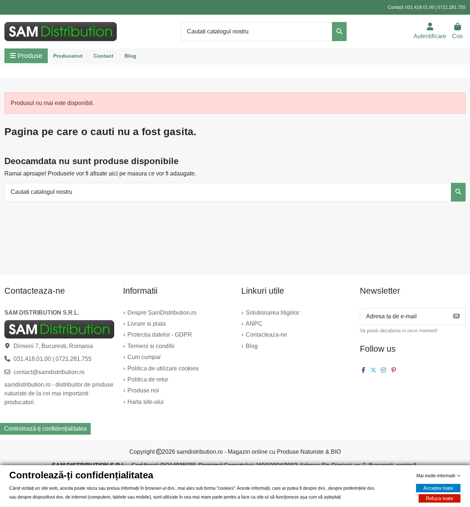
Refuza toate (439, 498)
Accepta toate (438, 488)
